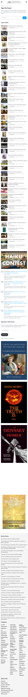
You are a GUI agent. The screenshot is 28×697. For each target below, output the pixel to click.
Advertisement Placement (7, 690)
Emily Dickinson (13, 629)
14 (23, 106)
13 (23, 100)
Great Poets (12, 624)
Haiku (20, 632)
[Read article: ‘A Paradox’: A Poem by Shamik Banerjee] (4, 128)
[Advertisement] (14, 479)
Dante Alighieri (13, 626)
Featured (3, 660)
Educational (4, 647)
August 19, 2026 (18, 67)
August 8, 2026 (18, 151)
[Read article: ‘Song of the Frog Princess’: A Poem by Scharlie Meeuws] (4, 78)
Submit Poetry (4, 683)
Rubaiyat (21, 645)
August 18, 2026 (18, 79)
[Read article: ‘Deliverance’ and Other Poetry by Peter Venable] (4, 151)
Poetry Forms (22, 629)
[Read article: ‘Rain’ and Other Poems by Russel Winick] (4, 156)
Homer (11, 635)
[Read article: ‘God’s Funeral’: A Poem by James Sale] (4, 67)
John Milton (12, 638)
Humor (11, 672)
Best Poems (3, 632)
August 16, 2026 (18, 96)
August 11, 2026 (18, 134)
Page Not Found (8, 5)
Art (1, 630)
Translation (22, 669)
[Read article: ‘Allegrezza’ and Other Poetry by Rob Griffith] (4, 241)
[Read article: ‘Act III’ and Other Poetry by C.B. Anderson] (4, 61)
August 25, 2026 (18, 27)
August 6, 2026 (18, 163)
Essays (2, 653)
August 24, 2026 (18, 40)
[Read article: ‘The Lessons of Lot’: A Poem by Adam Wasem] (4, 246)
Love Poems (13, 654)
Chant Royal (4, 635)
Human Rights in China (13, 650)
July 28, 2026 (17, 225)
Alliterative (3, 628)
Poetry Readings (23, 635)
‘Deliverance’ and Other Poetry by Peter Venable (16, 149)
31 (23, 134)
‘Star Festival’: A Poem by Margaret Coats (15, 71)
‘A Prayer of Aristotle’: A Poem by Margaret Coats (17, 132)
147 (23, 197)
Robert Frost (12, 640)
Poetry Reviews (4, 657)
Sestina (21, 652)
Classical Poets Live (4, 638)
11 (23, 40)
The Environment (22, 667)
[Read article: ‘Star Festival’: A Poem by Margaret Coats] (4, 72)
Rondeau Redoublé (21, 641)
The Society (12, 27)
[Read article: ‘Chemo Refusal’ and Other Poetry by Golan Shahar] (4, 145)
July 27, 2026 (17, 237)
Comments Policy (5, 692)
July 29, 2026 (17, 218)
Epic (2, 648)
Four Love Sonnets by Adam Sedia (14, 200)
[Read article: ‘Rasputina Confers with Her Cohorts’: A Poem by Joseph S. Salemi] (4, 207)
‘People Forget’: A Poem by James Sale (15, 172)
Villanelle (21, 675)
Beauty (11, 662)
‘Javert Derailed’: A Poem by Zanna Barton (16, 166)
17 (23, 72)
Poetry (11, 661)
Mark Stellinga (7, 310)
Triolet (20, 671)
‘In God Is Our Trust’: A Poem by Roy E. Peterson (17, 104)
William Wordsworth (12, 646)
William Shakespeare (12, 644)
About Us (3, 681)
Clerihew (3, 640)
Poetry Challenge (21, 625)
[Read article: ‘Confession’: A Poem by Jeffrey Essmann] (4, 112)
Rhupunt (21, 636)
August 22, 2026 (18, 51)
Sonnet (21, 659)
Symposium (22, 661)
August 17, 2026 (18, 85)
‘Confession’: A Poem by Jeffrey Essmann (15, 110)
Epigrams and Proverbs (4, 651)
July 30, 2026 (17, 208)
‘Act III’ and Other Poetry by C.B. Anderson (16, 59)
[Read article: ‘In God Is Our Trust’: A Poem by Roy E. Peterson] (4, 106)
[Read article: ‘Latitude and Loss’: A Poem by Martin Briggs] (4, 55)
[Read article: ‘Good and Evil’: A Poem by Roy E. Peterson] (4, 179)
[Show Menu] (1, 2)
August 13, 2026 (18, 124)
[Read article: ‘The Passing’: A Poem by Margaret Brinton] (4, 218)
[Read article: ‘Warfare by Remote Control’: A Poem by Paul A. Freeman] (4, 213)
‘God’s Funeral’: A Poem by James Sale (15, 65)
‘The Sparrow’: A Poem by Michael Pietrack (16, 138)
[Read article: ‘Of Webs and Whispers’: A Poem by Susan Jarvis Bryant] (4, 224)
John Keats (12, 636)
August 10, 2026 (18, 140)
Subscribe (4, 334)
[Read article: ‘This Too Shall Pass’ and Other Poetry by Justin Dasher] (4, 38)
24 (23, 140)
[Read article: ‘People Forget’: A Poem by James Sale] (4, 173)
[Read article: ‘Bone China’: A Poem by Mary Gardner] (4, 27)
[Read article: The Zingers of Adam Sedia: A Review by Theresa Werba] (4, 123)
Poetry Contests (23, 627)
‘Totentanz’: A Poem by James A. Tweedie (15, 99)
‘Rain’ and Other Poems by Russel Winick (15, 155)
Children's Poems (13, 664)
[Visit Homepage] (14, 2)
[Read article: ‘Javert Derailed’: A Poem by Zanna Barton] (4, 168)
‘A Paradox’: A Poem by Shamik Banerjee (15, 127)
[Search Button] (26, 2)
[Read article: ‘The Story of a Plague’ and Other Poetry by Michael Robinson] (4, 162)
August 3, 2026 (18, 186)
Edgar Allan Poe (13, 627)
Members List (4, 686)
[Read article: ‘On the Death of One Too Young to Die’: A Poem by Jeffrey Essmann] (4, 33)
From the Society (3, 662)
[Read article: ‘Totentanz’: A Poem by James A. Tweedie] (4, 100)
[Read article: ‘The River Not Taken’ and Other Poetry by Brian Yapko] (4, 95)
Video (20, 673)
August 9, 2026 (18, 145)
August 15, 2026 (18, 100)
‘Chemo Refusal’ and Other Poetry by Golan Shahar (17, 144)
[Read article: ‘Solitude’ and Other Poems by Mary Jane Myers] (4, 89)
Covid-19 (3, 642)
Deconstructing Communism (4, 644)
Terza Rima (22, 665)
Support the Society (5, 688)
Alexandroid (4, 626)
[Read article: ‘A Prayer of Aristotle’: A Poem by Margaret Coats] (4, 134)
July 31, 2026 (17, 201)
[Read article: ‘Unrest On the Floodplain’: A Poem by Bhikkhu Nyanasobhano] (4, 50)
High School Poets (13, 670)
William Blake (13, 641)
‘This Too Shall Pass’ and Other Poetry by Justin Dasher (14, 544)
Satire (20, 648)
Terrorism (21, 663)
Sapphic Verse (22, 647)
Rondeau (21, 638)
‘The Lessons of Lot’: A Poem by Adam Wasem (16, 245)
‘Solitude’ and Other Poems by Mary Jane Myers (17, 87)
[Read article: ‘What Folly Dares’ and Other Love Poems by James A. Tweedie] (4, 235)
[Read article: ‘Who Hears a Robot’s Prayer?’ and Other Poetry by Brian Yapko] (4, 190)
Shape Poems (22, 654)
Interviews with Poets (4, 656)
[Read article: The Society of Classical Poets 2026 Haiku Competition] (4, 196)
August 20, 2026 (18, 61)
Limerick (12, 652)
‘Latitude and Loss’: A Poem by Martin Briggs (16, 54)
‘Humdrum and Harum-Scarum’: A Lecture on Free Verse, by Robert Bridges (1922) (14, 312)
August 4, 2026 (18, 179)
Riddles (11, 674)
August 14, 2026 (18, 112)
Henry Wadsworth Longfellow (13, 633)
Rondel (21, 643)
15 (23, 67)
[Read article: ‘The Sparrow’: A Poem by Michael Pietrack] (4, 140)
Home (2, 5)
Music (11, 655)
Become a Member (5, 684)
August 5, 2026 (18, 173)
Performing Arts (14, 659)
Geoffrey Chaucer (13, 631)
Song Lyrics (22, 657)
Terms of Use (4, 693)
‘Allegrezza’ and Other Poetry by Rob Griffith (16, 239)
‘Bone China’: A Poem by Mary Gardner (15, 26)
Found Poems (13, 669)
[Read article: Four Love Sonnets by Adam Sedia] (4, 201)
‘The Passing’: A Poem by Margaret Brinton (16, 217)
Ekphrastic (12, 667)
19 (22, 214)
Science (21, 650)
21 (23, 61)
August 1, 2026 (18, 197)
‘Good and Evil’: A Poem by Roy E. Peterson (16, 177)
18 (23, 179)
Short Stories (22, 656)
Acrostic (3, 624)
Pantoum (12, 657)
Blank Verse (4, 633)
